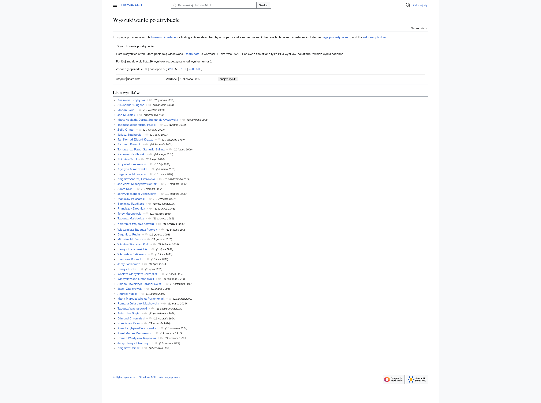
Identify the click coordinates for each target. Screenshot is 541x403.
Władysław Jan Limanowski (135, 278)
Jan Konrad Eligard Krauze (135, 139)
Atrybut (121, 79)
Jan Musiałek (126, 114)
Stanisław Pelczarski (131, 198)
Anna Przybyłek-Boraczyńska (136, 328)
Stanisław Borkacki (129, 259)
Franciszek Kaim (128, 323)
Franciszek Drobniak (131, 208)
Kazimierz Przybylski (131, 100)
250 (191, 69)
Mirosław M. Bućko (130, 239)
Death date (192, 53)
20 (171, 69)
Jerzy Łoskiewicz (128, 264)
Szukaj (263, 5)
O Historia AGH (147, 377)
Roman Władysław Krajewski (136, 338)
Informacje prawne (169, 377)
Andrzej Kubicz (127, 293)
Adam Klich (125, 189)
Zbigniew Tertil (127, 159)
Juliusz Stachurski (129, 134)
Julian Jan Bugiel (128, 313)
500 (198, 69)
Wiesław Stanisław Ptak (133, 244)
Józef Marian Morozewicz (134, 333)
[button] (115, 5)
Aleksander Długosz (130, 105)
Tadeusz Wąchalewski (132, 308)
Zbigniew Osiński (128, 348)
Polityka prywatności (124, 377)
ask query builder (374, 37)
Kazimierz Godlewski (131, 154)
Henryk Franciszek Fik (132, 249)
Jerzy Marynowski (129, 213)
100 (183, 69)
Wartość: (172, 79)
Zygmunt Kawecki (129, 144)
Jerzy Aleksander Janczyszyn (137, 193)
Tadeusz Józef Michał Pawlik (136, 124)
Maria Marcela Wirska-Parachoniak (140, 298)
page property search (336, 37)
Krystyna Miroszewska (132, 169)
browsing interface (163, 37)
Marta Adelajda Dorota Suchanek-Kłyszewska (147, 119)
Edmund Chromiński (131, 318)
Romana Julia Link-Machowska (138, 303)
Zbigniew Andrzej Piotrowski (136, 179)
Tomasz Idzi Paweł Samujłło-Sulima (141, 149)
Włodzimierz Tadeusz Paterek (137, 229)
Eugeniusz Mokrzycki (131, 174)
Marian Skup (125, 110)
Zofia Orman (125, 129)
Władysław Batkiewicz (131, 254)
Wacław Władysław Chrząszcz (137, 274)
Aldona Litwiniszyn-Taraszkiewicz (139, 283)
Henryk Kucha (126, 269)
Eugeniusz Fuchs (129, 234)
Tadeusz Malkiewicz (130, 218)
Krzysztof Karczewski (131, 164)
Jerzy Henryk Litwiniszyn (133, 343)
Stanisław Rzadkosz (130, 203)
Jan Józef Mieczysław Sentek (137, 183)
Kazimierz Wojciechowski (135, 224)
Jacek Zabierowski (129, 288)
